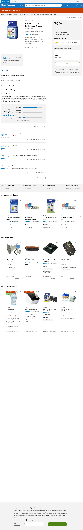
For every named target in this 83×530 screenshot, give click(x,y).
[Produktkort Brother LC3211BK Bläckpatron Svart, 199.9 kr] (14, 206)
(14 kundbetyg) (17, 262)
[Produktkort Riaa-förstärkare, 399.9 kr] (69, 248)
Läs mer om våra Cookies (20, 520)
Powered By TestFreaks (38, 177)
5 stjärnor (18, 107)
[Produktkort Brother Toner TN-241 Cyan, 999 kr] (32, 248)
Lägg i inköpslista (72, 17)
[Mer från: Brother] (4, 72)
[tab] (5, 1)
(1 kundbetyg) (17, 313)
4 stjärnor (18, 110)
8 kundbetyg (36, 34)
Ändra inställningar (17, 524)
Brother (31, 28)
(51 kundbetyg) (36, 311)
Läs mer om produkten (31, 47)
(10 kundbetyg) (72, 313)
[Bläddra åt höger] (80, 217)
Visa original (34, 168)
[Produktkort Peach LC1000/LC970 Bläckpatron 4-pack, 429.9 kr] (32, 206)
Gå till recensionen (7, 62)
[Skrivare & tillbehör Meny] (19, 14)
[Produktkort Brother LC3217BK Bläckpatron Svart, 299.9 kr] (50, 206)
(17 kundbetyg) (54, 263)
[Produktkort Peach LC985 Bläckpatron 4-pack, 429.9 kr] (69, 206)
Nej (44, 139)
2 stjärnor (18, 115)
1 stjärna (18, 117)
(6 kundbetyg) (36, 221)
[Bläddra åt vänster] (3, 217)
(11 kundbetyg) (17, 221)
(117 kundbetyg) (46, 314)
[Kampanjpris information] (15, 316)
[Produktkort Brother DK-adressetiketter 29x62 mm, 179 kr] (69, 298)
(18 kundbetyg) (72, 221)
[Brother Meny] (36, 14)
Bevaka (67, 63)
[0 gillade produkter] (77, 5)
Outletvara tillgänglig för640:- (61, 34)
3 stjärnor (18, 112)
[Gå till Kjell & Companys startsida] (8, 5)
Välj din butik (58, 57)
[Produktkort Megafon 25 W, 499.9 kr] (14, 248)
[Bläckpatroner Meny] (29, 14)
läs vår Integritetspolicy (33, 520)
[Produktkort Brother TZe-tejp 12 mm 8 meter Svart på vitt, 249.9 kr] (50, 298)
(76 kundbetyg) (72, 262)
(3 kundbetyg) (36, 262)
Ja (40, 139)
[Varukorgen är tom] (81, 5)
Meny (21, 5)
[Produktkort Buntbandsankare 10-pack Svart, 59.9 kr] (50, 248)
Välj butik (17, 228)
